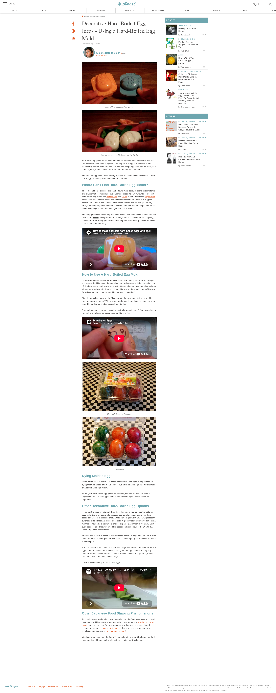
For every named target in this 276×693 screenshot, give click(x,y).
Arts (14, 10)
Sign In (256, 4)
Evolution (183, 90)
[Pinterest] (73, 31)
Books (72, 10)
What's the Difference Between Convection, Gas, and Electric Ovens (189, 127)
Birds (180, 55)
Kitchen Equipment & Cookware (192, 121)
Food (245, 10)
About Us (31, 687)
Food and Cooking (186, 39)
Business (101, 10)
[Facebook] (73, 24)
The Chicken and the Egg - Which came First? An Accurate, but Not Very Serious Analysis (188, 98)
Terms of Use (53, 687)
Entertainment (158, 10)
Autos (43, 10)
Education (130, 10)
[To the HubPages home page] (11, 686)
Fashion (216, 10)
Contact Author (101, 56)
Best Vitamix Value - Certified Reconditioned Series (189, 159)
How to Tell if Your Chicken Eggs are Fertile (186, 60)
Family (187, 10)
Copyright (41, 687)
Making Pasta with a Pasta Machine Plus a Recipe (188, 143)
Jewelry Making (185, 25)
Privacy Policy (66, 687)
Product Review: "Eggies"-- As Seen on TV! (188, 44)
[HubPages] (126, 4)
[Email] (73, 38)
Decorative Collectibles (189, 71)
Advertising (78, 687)
